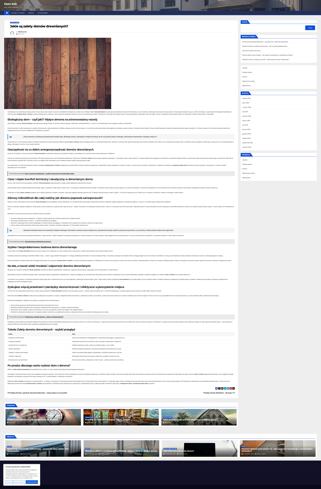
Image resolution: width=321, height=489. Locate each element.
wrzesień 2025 (246, 147)
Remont (31, 13)
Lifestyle (244, 68)
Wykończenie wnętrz (248, 81)
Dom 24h (10, 4)
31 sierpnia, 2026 (14, 454)
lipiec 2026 (245, 103)
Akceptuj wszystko (32, 482)
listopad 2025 (246, 138)
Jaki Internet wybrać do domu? (251, 50)
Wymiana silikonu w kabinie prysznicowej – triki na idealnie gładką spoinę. (265, 46)
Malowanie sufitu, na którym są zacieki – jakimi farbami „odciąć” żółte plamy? (265, 59)
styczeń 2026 (246, 129)
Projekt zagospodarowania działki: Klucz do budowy (32, 419)
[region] (21, 475)
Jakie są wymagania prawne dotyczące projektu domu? (190, 419)
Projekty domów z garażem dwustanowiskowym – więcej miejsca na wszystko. (38, 393)
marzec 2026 (246, 120)
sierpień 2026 (246, 98)
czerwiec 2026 (246, 107)
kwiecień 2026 (246, 116)
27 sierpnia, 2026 (248, 454)
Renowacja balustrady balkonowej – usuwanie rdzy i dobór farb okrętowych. (265, 42)
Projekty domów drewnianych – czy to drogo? (107, 419)
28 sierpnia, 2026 (92, 454)
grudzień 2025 (246, 134)
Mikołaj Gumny (22, 32)
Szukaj (244, 22)
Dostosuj (9, 482)
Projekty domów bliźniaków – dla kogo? (218, 393)
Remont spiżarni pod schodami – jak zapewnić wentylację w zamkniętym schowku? (267, 55)
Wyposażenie (43, 13)
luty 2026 (245, 125)
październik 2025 (247, 142)
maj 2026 (245, 111)
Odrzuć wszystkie (19, 482)
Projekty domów (18, 13)
